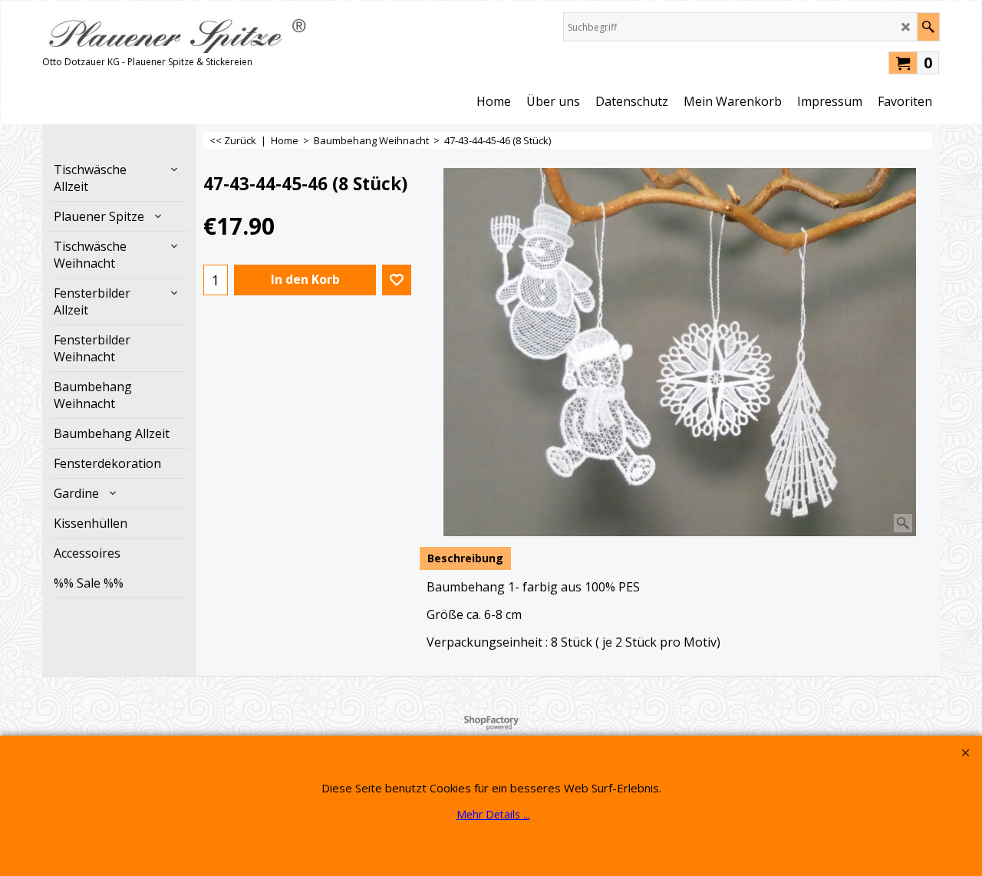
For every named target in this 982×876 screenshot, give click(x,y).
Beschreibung (465, 558)
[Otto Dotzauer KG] (176, 32)
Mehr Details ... (493, 814)
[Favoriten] (396, 280)
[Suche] (928, 27)
